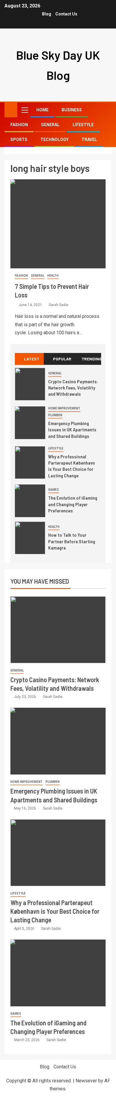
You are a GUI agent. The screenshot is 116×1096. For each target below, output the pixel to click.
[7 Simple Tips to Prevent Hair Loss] (58, 223)
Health (53, 275)
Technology (54, 139)
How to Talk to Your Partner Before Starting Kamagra (71, 541)
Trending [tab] (91, 358)
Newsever (86, 1081)
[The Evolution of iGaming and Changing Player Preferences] (30, 500)
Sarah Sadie (58, 305)
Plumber (55, 415)
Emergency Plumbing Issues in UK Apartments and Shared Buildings (72, 429)
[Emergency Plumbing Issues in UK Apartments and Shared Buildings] (30, 422)
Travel (89, 139)
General (50, 124)
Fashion (19, 124)
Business (72, 109)
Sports (18, 139)
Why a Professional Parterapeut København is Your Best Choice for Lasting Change (71, 466)
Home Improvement (64, 408)
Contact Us (66, 14)
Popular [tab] (62, 358)
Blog (46, 14)
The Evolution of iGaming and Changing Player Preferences (72, 504)
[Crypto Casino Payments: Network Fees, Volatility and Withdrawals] (30, 384)
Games (53, 489)
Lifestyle (83, 124)
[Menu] (24, 109)
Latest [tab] (31, 358)
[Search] (106, 110)
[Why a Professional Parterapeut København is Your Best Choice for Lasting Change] (30, 462)
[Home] (11, 109)
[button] (24, 109)
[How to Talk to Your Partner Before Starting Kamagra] (30, 538)
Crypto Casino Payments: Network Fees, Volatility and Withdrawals (73, 387)
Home (42, 109)
